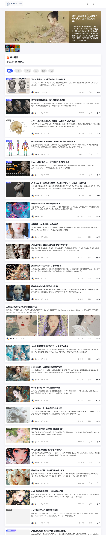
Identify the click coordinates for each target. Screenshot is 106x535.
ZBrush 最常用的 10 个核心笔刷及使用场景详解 (50, 162)
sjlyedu (37, 92)
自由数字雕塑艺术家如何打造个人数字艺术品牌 (49, 346)
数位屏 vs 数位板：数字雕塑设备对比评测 (47, 470)
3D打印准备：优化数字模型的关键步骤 (46, 408)
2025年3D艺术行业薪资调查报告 (44, 512)
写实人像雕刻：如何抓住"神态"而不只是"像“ (48, 79)
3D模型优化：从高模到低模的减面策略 (46, 367)
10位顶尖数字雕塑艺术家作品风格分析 (46, 450)
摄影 (43, 71)
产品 (51, 71)
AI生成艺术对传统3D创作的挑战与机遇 (21, 307)
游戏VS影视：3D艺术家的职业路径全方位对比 (49, 245)
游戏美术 (9, 265)
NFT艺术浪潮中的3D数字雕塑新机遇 (45, 388)
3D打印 (9, 408)
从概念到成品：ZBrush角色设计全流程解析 (48, 532)
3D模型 (9, 120)
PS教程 (27, 71)
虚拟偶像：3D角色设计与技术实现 (44, 224)
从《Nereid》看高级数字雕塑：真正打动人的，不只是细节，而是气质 (58, 183)
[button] (47, 41)
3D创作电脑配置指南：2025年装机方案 (47, 491)
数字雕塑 (9, 286)
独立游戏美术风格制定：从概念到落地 (46, 266)
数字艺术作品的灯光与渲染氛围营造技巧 (47, 429)
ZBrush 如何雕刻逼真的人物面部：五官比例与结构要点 (53, 121)
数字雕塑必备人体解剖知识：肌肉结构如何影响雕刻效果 (53, 141)
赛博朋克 (9, 203)
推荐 (9, 71)
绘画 (36, 71)
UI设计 (18, 71)
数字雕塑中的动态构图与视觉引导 (44, 286)
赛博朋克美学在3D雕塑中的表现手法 (45, 204)
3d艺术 (9, 224)
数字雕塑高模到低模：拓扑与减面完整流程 (48, 100)
